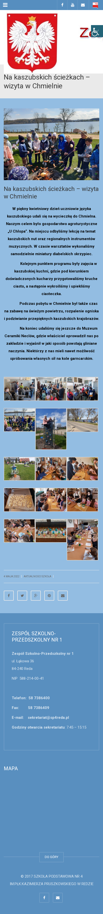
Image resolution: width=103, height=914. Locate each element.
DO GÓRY (51, 857)
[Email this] (63, 596)
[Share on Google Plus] (36, 596)
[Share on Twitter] (22, 596)
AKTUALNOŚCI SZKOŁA (37, 576)
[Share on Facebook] (9, 596)
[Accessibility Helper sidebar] (97, 31)
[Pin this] (49, 596)
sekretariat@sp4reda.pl (48, 717)
